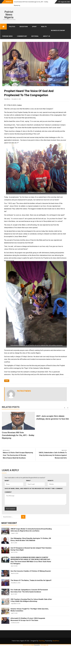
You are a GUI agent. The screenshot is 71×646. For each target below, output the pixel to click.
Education (24, 23)
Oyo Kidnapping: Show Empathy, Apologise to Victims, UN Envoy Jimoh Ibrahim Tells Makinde (31, 536)
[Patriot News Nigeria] (3, 23)
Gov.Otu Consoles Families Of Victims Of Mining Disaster (31, 567)
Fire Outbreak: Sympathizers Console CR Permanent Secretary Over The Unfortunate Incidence (29, 587)
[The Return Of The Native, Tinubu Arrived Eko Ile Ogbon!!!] (5, 579)
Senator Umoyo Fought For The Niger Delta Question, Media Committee (30, 606)
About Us (46, 32)
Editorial (35, 32)
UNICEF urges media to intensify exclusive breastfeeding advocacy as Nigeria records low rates (31, 526)
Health (44, 23)
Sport (34, 23)
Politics (12, 23)
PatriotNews (7, 95)
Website (50, 477)
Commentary (22, 32)
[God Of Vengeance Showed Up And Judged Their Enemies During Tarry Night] (5, 546)
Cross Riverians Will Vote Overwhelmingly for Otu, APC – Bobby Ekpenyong (18, 432)
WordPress (56, 637)
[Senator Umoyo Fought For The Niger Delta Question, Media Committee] (5, 607)
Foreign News (7, 32)
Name (7, 477)
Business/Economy (58, 27)
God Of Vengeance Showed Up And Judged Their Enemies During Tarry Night (31, 545)
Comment (8, 488)
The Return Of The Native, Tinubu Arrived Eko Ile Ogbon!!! (31, 577)
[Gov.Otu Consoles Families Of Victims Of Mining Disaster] (5, 570)
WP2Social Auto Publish (28, 641)
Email (28, 477)
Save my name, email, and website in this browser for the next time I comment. (34, 485)
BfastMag (42, 637)
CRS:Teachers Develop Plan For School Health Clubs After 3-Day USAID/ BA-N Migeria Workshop (31, 597)
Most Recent (9, 519)
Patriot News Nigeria (8, 11)
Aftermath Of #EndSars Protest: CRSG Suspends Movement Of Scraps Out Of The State (28, 616)
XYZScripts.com (44, 641)
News (6, 377)
